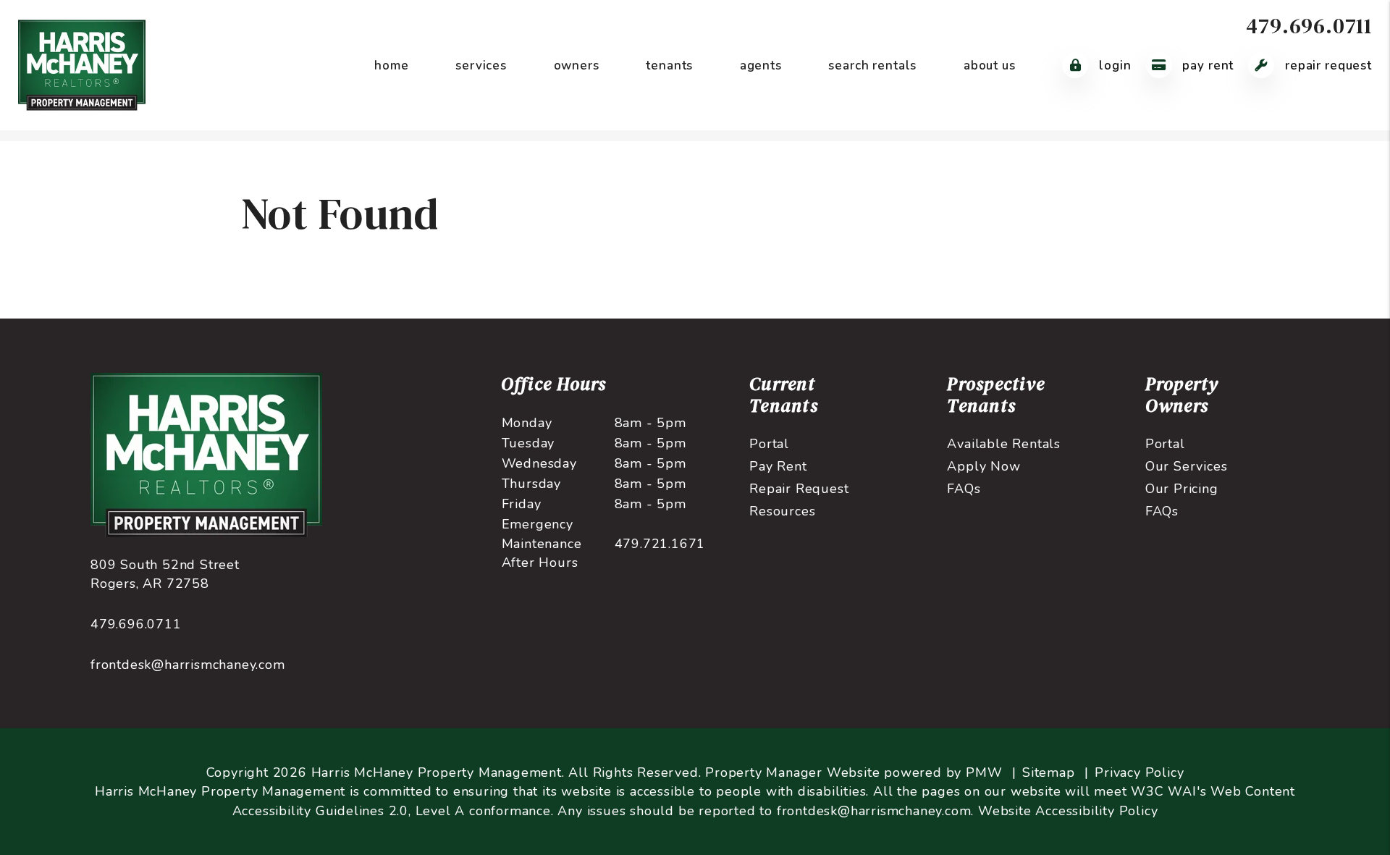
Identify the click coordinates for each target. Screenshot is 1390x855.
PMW (984, 772)
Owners (576, 65)
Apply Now (983, 466)
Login (1113, 65)
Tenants (669, 65)
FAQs (963, 488)
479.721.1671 (660, 543)
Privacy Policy (1139, 772)
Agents (761, 65)
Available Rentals (1004, 443)
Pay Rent (1206, 65)
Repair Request (1326, 65)
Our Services (1186, 466)
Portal (769, 443)
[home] (82, 64)
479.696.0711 (1309, 26)
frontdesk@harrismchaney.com (187, 664)
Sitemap (1048, 772)
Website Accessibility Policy (1068, 811)
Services (481, 65)
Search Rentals (872, 65)
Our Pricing (1181, 488)
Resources (782, 511)
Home (391, 65)
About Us (990, 65)
